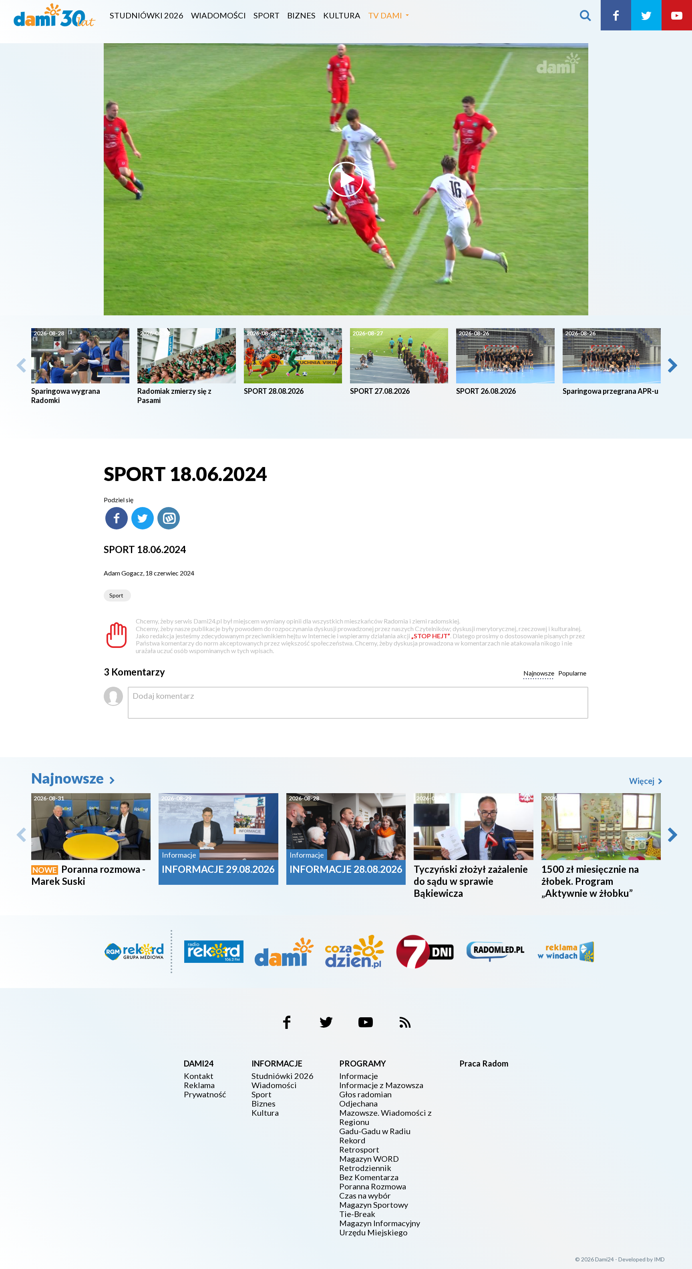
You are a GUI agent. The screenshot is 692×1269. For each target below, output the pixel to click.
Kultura (341, 15)
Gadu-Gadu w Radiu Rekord (374, 1136)
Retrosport (359, 1149)
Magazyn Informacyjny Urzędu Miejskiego (379, 1228)
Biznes (301, 15)
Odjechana (358, 1103)
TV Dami (385, 15)
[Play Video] (346, 179)
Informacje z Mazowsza (381, 1085)
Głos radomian (365, 1094)
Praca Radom (484, 1063)
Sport (266, 15)
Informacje (358, 1076)
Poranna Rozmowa (372, 1186)
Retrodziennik (365, 1168)
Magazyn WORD (369, 1158)
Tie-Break (357, 1214)
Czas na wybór (365, 1195)
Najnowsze (69, 778)
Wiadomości (218, 15)
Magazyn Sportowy (373, 1204)
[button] (672, 365)
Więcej (642, 781)
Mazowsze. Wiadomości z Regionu (385, 1117)
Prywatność (205, 1094)
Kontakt (198, 1076)
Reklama (199, 1085)
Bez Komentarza (368, 1177)
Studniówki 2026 (146, 15)
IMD (659, 1259)
